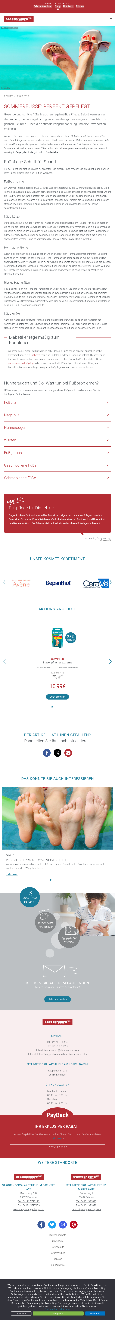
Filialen (80, 6)
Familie (10, 855)
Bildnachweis (57, 1265)
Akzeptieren (58, 1313)
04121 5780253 (61, 3)
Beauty (8, 96)
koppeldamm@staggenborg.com (61, 1050)
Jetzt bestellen (57, 696)
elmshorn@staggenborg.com (28, 1209)
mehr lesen (56, 1138)
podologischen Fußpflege (21, 363)
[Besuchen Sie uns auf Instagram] (63, 1225)
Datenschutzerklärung (57, 1309)
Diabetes (35, 355)
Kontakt (57, 1259)
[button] (111, 580)
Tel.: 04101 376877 (86, 1201)
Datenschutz (57, 1247)
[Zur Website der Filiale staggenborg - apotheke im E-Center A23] (29, 1177)
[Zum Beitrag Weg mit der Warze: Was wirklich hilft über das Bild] (57, 818)
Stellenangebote (57, 1235)
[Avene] (21, 583)
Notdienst (68, 6)
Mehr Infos (95, 1313)
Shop (57, 6)
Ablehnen (21, 1313)
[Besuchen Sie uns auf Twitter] (52, 1225)
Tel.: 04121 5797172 (29, 1201)
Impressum (57, 1241)
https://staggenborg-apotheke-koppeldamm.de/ (62, 1054)
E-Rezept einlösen (43, 6)
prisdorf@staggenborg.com (86, 1209)
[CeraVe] (96, 583)
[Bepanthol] (58, 583)
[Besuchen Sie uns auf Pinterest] (74, 1225)
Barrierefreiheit (57, 1253)
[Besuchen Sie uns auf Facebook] (41, 1225)
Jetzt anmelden (57, 999)
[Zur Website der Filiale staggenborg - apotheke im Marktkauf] (86, 1177)
